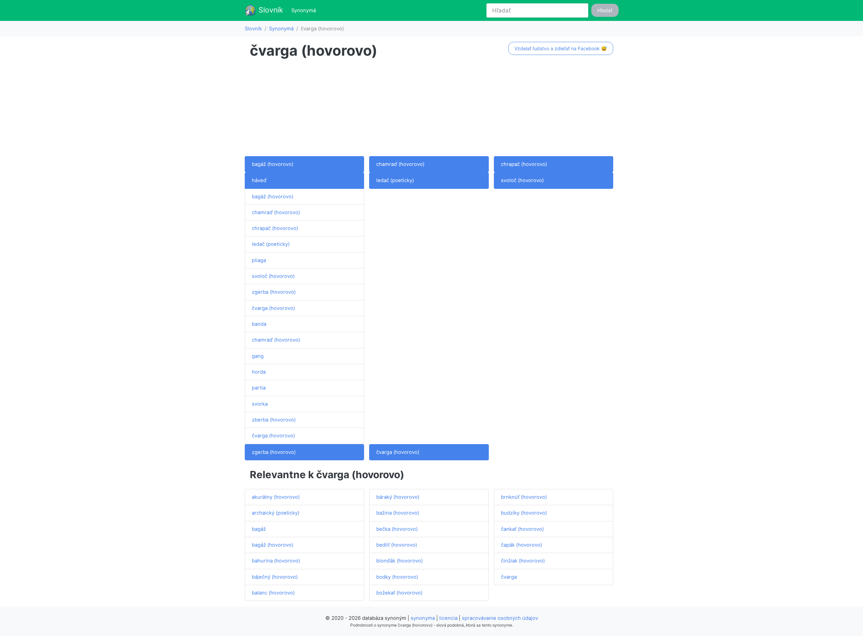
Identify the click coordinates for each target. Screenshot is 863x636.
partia (259, 388)
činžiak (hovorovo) (523, 561)
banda (259, 324)
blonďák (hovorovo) (399, 561)
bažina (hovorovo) (397, 513)
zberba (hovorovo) (274, 420)
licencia (448, 618)
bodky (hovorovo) (397, 577)
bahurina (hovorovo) (276, 561)
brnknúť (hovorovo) (524, 497)
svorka (260, 404)
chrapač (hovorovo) (524, 164)
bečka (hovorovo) (397, 529)
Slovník (270, 9)
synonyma (423, 618)
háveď (259, 180)
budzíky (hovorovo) (524, 513)
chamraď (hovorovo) (400, 164)
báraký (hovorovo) (397, 497)
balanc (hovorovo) (273, 593)
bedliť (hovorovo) (396, 545)
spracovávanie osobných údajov (500, 618)
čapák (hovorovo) (521, 545)
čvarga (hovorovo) (273, 308)
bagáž (259, 529)
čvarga (509, 577)
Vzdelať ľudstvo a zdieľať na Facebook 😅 (560, 48)
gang (258, 356)
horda (259, 372)
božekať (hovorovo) (399, 593)
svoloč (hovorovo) (273, 276)
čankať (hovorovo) (522, 529)
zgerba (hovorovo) (274, 292)
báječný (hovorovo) (275, 577)
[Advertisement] (431, 109)
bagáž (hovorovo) (272, 164)
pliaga (259, 260)
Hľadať (604, 10)
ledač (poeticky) (271, 244)
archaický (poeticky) (275, 513)
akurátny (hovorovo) (276, 497)
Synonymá (305, 10)
